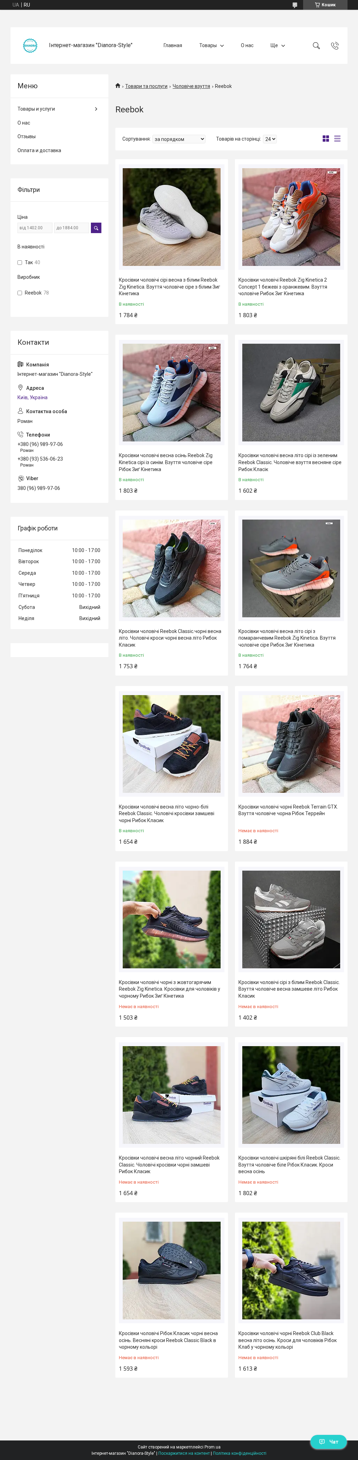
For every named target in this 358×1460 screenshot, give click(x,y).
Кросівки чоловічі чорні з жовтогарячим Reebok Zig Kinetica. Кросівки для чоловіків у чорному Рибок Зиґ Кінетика (169, 989)
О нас (247, 45)
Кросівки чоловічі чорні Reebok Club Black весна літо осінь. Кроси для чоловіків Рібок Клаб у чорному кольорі (287, 1340)
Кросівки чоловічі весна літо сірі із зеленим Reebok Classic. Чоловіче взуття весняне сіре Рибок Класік (290, 462)
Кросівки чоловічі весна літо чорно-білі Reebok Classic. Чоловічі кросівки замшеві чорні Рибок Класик (166, 813)
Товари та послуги (146, 86)
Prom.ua (213, 1447)
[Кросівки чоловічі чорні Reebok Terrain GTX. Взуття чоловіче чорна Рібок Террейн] (291, 744)
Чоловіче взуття (191, 86)
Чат (333, 1442)
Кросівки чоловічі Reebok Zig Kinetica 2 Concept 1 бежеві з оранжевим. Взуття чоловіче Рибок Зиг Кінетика (282, 286)
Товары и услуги (36, 109)
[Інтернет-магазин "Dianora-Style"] (30, 45)
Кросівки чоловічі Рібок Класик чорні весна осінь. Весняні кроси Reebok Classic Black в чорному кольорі (168, 1340)
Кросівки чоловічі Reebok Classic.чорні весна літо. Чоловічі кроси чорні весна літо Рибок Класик (170, 638)
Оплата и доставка (39, 150)
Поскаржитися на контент (184, 1453)
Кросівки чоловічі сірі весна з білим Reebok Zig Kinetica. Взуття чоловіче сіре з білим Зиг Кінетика (169, 286)
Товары (208, 45)
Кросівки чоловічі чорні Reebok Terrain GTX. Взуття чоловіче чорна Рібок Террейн (288, 810)
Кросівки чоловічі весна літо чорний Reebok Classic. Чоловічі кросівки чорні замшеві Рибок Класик (169, 1164)
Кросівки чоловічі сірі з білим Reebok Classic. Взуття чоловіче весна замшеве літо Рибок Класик (289, 989)
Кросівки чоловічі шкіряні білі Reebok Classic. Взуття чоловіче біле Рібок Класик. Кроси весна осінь (289, 1164)
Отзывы (26, 136)
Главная (173, 45)
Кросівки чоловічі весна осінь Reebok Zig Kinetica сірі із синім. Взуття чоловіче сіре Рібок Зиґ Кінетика (166, 462)
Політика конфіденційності (239, 1453)
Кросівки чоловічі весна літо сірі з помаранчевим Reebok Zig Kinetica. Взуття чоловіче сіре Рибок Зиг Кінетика (287, 638)
